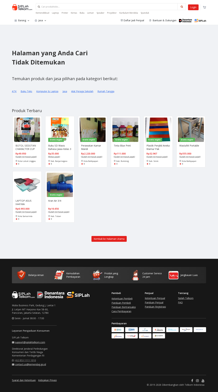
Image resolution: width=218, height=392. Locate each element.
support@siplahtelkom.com (30, 342)
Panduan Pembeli (121, 302)
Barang (22, 20)
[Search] (181, 6)
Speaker (100, 12)
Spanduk (145, 12)
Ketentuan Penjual (155, 298)
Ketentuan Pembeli (122, 298)
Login (193, 7)
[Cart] (204, 7)
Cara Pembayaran (121, 311)
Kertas (74, 12)
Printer (65, 12)
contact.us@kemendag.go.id (30, 364)
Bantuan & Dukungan (164, 20)
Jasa (40, 20)
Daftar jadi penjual (133, 20)
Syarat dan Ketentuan (24, 380)
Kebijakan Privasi (47, 380)
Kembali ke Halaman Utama (109, 238)
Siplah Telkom (185, 298)
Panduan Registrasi (155, 306)
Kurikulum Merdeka (128, 12)
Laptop (55, 12)
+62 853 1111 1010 (25, 360)
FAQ (180, 302)
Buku (82, 12)
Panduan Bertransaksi (124, 307)
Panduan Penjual (154, 302)
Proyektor (112, 12)
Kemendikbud (42, 12)
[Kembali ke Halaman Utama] (109, 232)
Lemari (90, 12)
